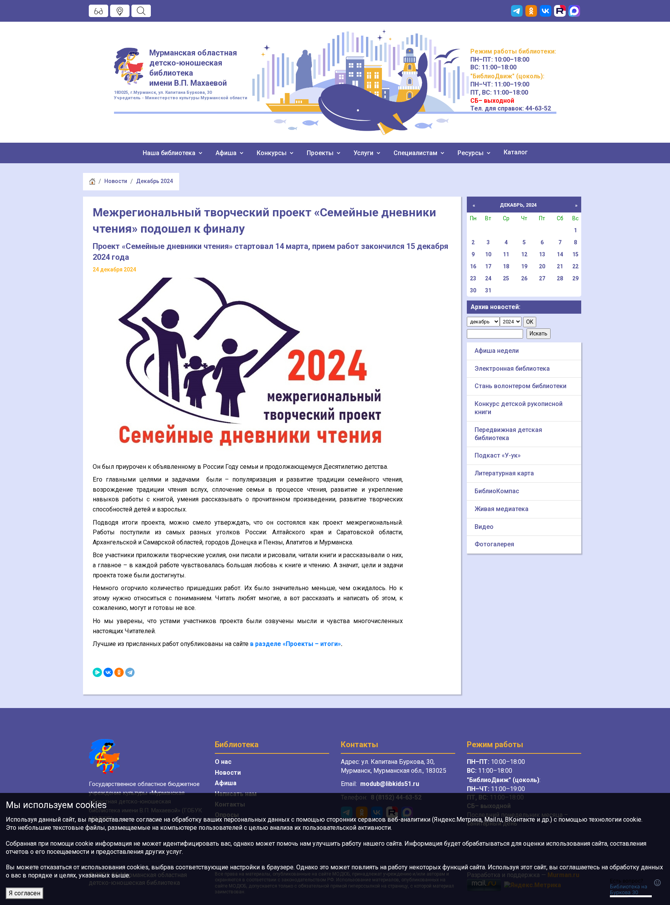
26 (524, 278)
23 (473, 278)
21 (560, 266)
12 (524, 254)
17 (488, 266)
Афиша (227, 153)
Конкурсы (272, 153)
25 (506, 278)
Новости (115, 181)
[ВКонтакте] (108, 672)
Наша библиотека (170, 153)
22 (575, 266)
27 (542, 278)
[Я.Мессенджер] (97, 672)
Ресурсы (471, 153)
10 (488, 254)
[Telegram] (130, 672)
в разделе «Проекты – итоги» (295, 644)
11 (506, 254)
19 (524, 266)
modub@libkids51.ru (389, 784)
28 (560, 278)
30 (473, 290)
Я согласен (24, 893)
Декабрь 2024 (154, 181)
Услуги (364, 153)
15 (575, 254)
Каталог (516, 152)
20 (542, 266)
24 (488, 278)
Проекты (321, 153)
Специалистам (416, 153)
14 (560, 254)
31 (488, 290)
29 (575, 278)
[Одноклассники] (119, 672)
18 (506, 266)
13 (542, 254)
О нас (223, 761)
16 (473, 266)
